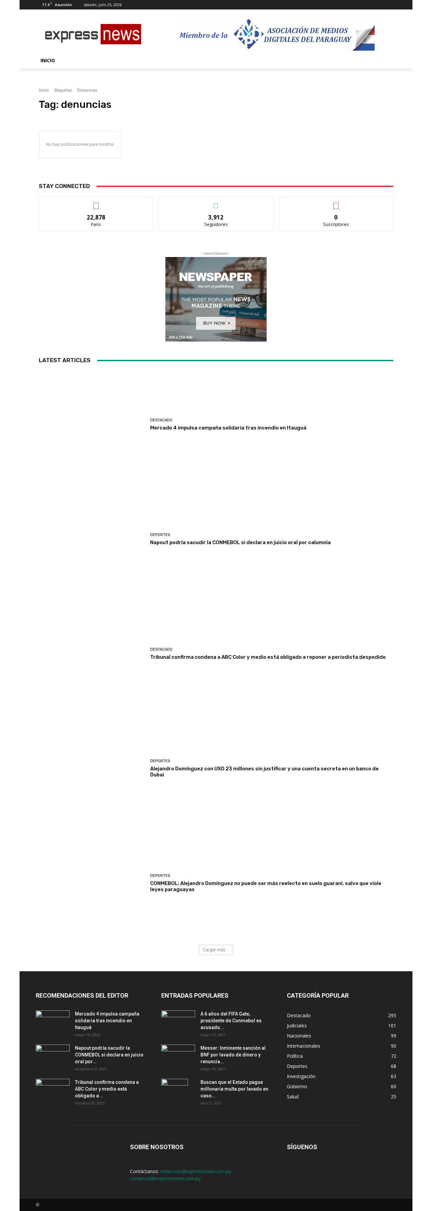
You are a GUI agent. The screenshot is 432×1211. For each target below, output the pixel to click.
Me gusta (96, 202)
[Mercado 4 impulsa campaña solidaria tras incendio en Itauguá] (92, 424)
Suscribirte (336, 202)
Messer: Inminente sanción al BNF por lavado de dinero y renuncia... (233, 1054)
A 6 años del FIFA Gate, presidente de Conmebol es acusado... (231, 1020)
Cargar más (214, 950)
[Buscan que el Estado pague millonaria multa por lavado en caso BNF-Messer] (174, 1090)
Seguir (216, 202)
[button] (388, 61)
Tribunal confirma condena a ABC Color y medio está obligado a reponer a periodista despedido (268, 657)
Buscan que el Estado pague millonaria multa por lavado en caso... (234, 1088)
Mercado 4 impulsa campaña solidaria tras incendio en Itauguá (228, 428)
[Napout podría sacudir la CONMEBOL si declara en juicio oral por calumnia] (92, 539)
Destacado (161, 420)
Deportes (160, 535)
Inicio (47, 60)
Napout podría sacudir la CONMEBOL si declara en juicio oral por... (109, 1054)
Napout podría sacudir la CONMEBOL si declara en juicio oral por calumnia (240, 542)
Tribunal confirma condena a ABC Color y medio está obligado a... (107, 1088)
